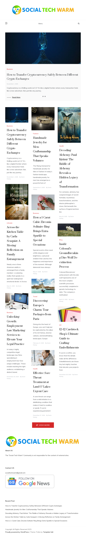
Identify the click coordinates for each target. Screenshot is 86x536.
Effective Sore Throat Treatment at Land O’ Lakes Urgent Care (41, 382)
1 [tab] (40, 96)
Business (10, 69)
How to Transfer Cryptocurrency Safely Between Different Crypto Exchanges (33, 506)
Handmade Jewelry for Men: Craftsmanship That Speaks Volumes (29, 509)
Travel (35, 296)
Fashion (35, 134)
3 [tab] (45, 96)
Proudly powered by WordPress (17, 532)
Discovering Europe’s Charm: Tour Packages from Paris (42, 310)
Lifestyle (9, 223)
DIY (60, 325)
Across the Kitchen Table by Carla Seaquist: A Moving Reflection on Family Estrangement (37, 517)
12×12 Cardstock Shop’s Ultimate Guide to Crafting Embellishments (69, 338)
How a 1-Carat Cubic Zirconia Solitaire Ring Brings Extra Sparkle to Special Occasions (42, 231)
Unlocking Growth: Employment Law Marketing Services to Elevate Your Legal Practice (16, 330)
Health (61, 146)
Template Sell (48, 532)
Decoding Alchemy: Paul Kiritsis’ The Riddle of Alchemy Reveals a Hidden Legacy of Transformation (68, 168)
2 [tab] (43, 96)
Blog (60, 240)
